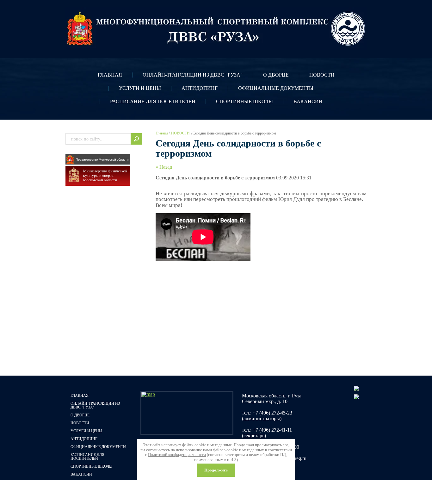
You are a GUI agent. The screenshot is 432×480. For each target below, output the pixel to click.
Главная (162, 133)
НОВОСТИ (322, 75)
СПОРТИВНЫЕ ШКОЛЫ (244, 101)
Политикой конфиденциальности (177, 454)
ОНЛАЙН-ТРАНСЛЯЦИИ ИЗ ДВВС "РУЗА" (193, 75)
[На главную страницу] (216, 28)
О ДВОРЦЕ (276, 75)
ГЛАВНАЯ (110, 75)
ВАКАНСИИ (308, 101)
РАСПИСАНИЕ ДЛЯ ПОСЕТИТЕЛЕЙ (152, 101)
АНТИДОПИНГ (200, 88)
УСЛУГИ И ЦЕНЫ (140, 88)
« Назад (164, 167)
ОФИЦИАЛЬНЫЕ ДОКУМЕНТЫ (275, 88)
